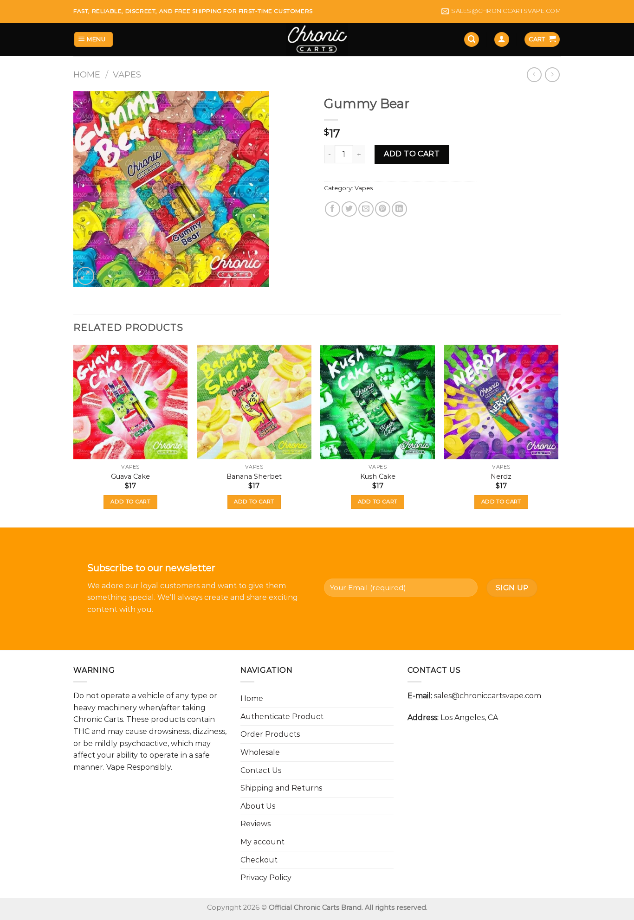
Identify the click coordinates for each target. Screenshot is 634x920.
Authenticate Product (281, 716)
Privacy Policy (265, 877)
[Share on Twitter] (349, 209)
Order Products (270, 734)
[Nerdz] (501, 402)
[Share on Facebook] (332, 209)
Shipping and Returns (281, 788)
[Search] (471, 39)
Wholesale (260, 752)
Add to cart (412, 153)
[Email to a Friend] (366, 209)
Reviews (255, 823)
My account (262, 841)
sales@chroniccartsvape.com (487, 695)
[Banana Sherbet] (254, 402)
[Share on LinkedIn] (399, 209)
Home (86, 74)
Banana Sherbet (254, 476)
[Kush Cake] (377, 402)
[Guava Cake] (130, 402)
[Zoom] (86, 276)
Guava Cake (130, 476)
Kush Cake (377, 476)
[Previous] (74, 435)
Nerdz (501, 476)
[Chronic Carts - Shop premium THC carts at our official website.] (317, 39)
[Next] (558, 435)
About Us (257, 806)
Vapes (127, 74)
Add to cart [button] (130, 501)
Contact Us (260, 770)
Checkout (259, 860)
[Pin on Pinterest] (382, 209)
